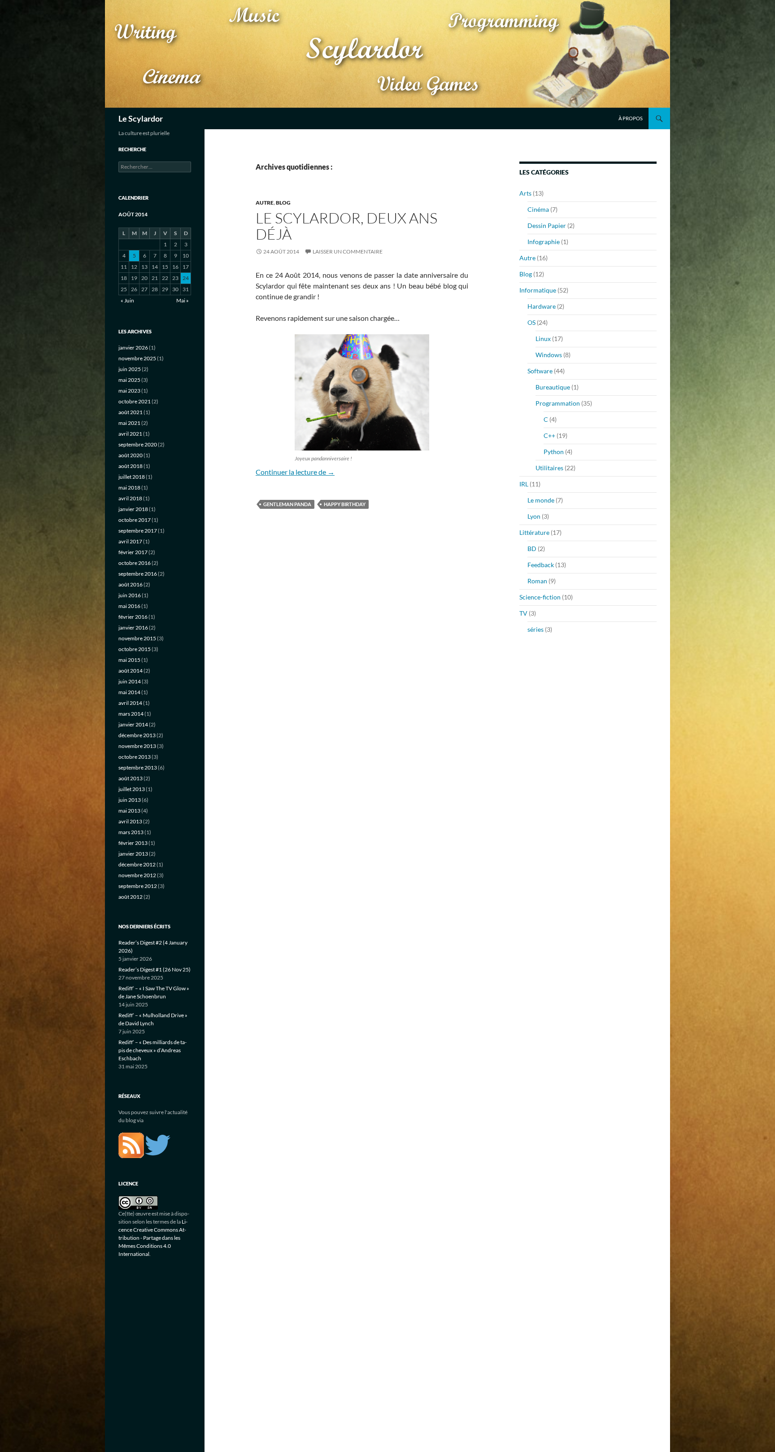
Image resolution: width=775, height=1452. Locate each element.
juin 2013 (129, 799)
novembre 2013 (137, 746)
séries (535, 629)
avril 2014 (130, 703)
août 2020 (130, 455)
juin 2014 (129, 681)
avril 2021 (130, 433)
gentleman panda (287, 504)
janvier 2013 (133, 853)
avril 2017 (130, 541)
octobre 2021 (134, 401)
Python (554, 451)
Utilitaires (549, 468)
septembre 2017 (137, 530)
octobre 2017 (134, 519)
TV (523, 613)
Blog (283, 202)
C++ (549, 435)
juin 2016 (129, 595)
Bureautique (553, 387)
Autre (265, 202)
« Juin (127, 300)
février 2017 (133, 552)
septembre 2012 (137, 886)
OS (531, 322)
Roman (537, 581)
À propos (630, 118)
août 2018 (130, 466)
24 (186, 278)
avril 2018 (130, 498)
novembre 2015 (137, 638)
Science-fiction (540, 597)
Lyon (533, 516)
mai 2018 (129, 487)
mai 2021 (129, 423)
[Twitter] (157, 1144)
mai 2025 (129, 379)
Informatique (537, 290)
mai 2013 (129, 810)
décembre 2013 (137, 735)
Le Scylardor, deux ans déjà (346, 226)
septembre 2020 (137, 444)
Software (540, 371)
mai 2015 (129, 659)
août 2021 (130, 412)
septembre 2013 (137, 767)
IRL (523, 484)
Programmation (558, 403)
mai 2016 (129, 606)
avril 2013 (130, 821)
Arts (525, 193)
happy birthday (345, 504)
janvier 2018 (133, 509)
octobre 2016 (134, 563)
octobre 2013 (134, 756)
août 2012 (130, 896)
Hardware (541, 306)
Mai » (182, 300)
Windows (549, 355)
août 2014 (130, 670)
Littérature (534, 532)
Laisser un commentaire (348, 251)
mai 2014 (129, 692)
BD (531, 548)
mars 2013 (131, 832)
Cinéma (538, 209)
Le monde (540, 500)
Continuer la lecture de (295, 472)
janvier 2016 (133, 627)
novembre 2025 (137, 358)
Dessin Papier (546, 225)
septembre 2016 (137, 573)
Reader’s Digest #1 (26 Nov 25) (154, 969)
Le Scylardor (140, 118)
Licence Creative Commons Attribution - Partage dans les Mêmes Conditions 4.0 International (152, 1237)
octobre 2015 (134, 649)
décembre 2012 (137, 864)
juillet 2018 (131, 476)
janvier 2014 (133, 724)
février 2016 (133, 616)
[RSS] (131, 1144)
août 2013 (130, 778)
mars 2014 (131, 713)
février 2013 (133, 843)
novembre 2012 (137, 875)
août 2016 (130, 584)
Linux (543, 338)
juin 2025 (129, 369)
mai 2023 (129, 390)
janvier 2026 (133, 347)
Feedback (540, 565)
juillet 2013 (131, 789)
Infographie (543, 241)
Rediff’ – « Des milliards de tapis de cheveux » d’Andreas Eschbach (152, 1050)
